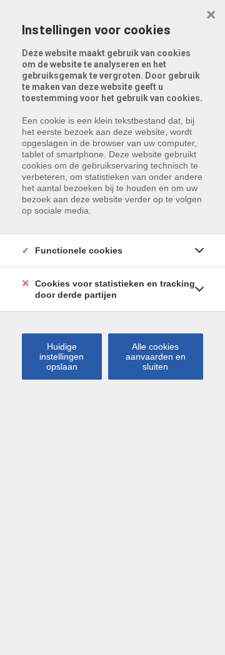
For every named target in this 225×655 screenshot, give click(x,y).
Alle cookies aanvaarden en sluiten (156, 357)
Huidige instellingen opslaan (61, 357)
